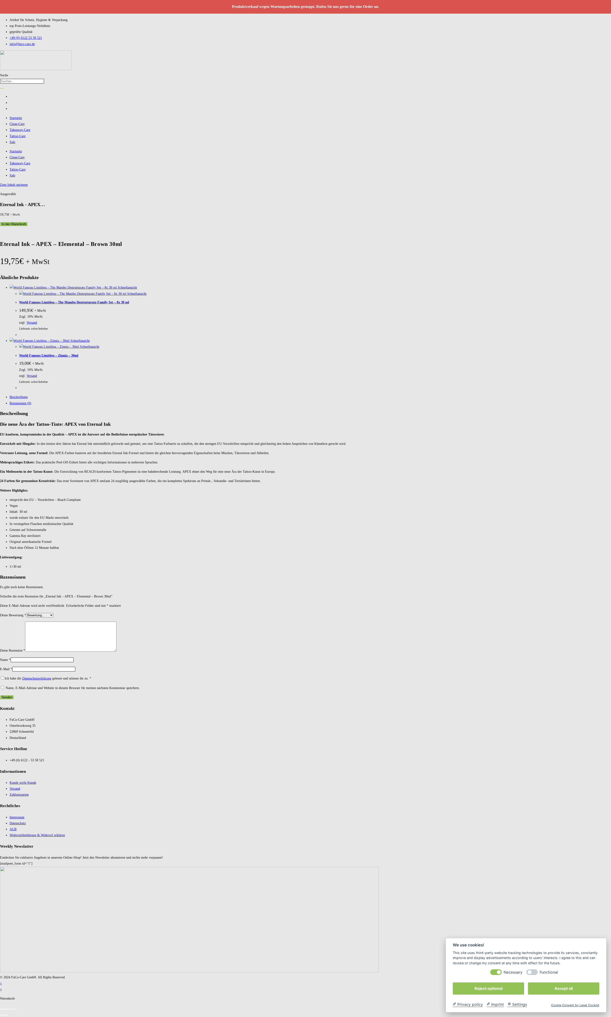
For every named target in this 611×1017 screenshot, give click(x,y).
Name (5, 660)
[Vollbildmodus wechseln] (6, 1009)
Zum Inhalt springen (14, 185)
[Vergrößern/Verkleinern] (1, 1009)
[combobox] (22, 81)
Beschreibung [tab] (19, 397)
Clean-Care (17, 124)
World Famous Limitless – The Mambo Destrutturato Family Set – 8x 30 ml (74, 302)
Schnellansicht (127, 287)
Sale (12, 142)
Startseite (16, 118)
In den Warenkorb (14, 224)
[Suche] (1, 88)
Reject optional (488, 988)
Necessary (513, 972)
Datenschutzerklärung (36, 678)
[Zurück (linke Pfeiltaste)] (1, 1015)
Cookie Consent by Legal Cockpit (575, 1005)
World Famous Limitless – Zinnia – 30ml (48, 355)
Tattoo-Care (18, 136)
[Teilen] (10, 1009)
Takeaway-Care (20, 130)
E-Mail (6, 669)
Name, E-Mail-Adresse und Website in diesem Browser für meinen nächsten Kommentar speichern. (73, 688)
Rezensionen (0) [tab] (20, 403)
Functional (549, 972)
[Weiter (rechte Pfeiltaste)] (6, 1015)
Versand (31, 322)
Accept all (563, 988)
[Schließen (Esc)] (14, 1009)
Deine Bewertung (13, 615)
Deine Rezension (12, 650)
